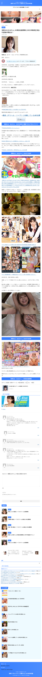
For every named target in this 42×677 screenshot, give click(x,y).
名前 (3, 488)
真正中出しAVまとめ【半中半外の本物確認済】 (18, 606)
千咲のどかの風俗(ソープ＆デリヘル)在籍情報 (18, 542)
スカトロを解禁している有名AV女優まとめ (17, 637)
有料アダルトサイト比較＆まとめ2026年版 (21, 3)
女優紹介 (4, 409)
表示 (23, 119)
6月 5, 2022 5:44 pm (10, 464)
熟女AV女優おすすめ (12, 621)
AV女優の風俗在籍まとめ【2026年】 (8, 580)
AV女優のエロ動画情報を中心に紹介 (21, 671)
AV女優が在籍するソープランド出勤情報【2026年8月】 (12, 579)
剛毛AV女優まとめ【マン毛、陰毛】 (16, 645)
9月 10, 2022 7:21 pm (10, 448)
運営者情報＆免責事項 (5, 665)
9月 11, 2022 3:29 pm (11, 431)
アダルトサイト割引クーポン (14, 591)
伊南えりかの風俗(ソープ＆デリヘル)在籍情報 (18, 511)
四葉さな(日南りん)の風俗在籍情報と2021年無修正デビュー (21, 534)
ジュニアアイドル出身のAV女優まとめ (16, 614)
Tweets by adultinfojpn (7, 669)
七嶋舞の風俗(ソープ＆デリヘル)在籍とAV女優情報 (19, 519)
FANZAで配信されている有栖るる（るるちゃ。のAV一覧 (16, 141)
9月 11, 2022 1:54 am (10, 416)
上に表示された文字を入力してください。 (9, 494)
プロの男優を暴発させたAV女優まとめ (8, 572)
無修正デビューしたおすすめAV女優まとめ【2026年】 (12, 576)
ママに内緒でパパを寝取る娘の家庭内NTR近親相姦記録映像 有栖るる (19, 244)
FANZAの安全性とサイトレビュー (11, 128)
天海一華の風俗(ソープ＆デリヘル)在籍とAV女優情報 (20, 527)
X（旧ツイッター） (12, 61)
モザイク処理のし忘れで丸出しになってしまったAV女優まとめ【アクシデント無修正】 (18, 571)
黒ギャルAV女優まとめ (13, 629)
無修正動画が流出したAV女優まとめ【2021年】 (14, 109)
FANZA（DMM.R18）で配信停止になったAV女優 (15, 150)
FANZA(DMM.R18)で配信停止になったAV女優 (10, 583)
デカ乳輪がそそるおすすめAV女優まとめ (17, 652)
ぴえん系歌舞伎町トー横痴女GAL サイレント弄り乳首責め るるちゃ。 (19, 274)
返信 (38, 427)
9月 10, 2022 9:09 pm (10, 439)
